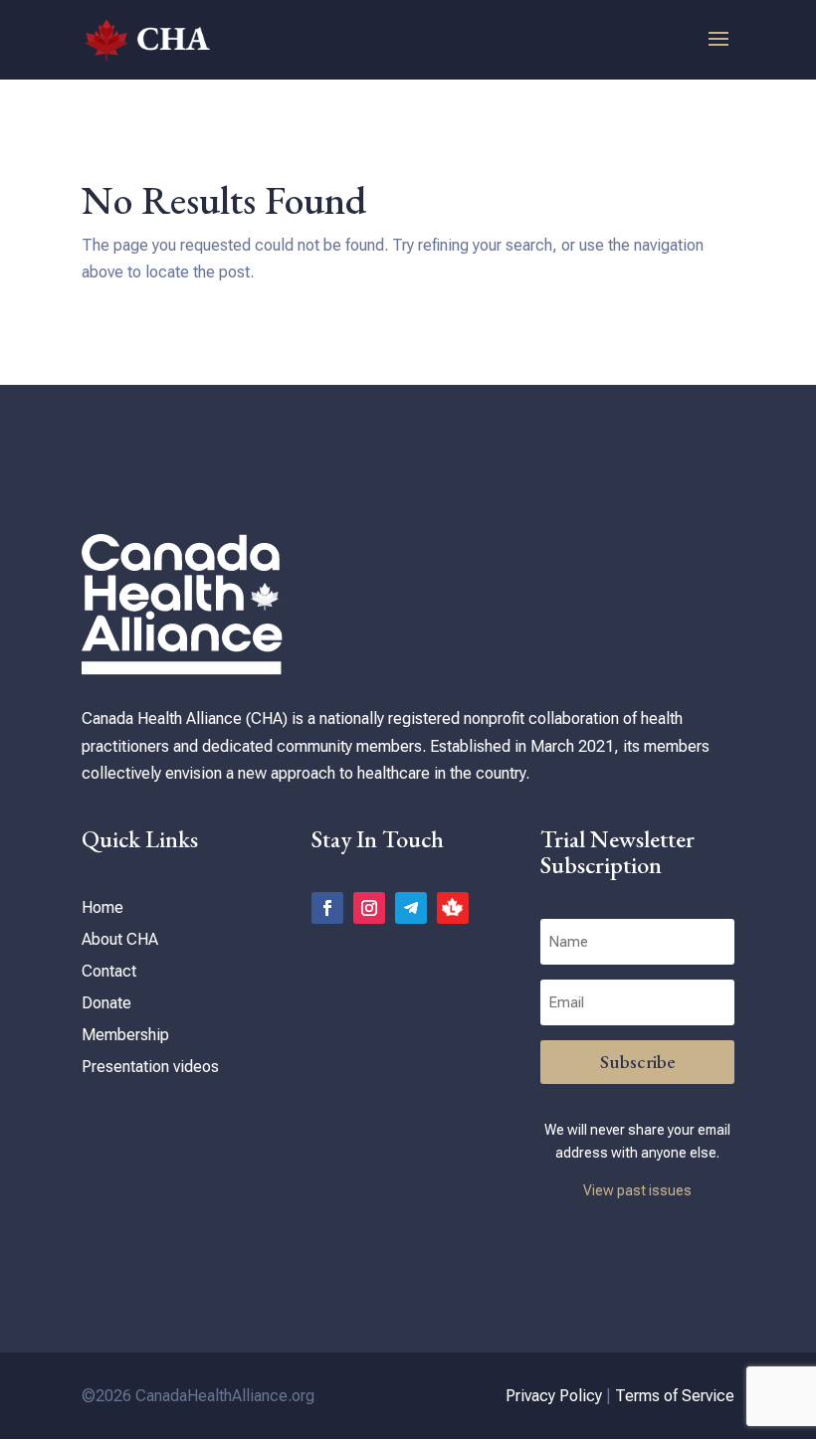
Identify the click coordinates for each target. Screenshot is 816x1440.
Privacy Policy (554, 1395)
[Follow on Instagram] (369, 908)
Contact (109, 971)
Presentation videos (150, 1066)
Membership (125, 1034)
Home (102, 907)
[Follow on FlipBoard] (453, 908)
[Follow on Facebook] (327, 908)
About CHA (120, 939)
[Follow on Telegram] (411, 908)
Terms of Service (674, 1395)
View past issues (637, 1190)
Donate (106, 1002)
